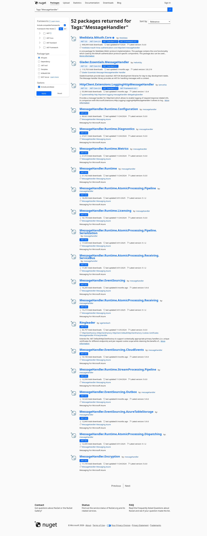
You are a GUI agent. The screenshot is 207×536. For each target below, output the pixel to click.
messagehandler (133, 47)
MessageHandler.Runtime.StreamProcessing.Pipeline (118, 369)
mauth (93, 47)
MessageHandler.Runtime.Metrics (104, 148)
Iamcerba (163, 84)
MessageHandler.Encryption (100, 456)
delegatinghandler (135, 94)
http (96, 94)
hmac (98, 47)
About (88, 525)
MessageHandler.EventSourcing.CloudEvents (112, 349)
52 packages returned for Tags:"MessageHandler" (101, 24)
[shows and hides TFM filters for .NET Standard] (39, 42)
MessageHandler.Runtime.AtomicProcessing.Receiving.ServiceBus (119, 256)
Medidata (123, 38)
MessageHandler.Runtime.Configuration (109, 109)
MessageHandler (111, 72)
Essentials (92, 72)
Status (86, 505)
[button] (50, 21)
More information (87, 56)
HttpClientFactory (89, 333)
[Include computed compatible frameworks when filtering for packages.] (65, 25)
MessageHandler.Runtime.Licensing (105, 210)
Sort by (143, 21)
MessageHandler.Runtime (98, 168)
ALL (61, 29)
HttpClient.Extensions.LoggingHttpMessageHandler (117, 84)
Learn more (55, 21)
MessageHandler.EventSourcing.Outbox (108, 391)
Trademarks (155, 525)
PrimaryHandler (100, 335)
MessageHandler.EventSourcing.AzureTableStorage (116, 411)
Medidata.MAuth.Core (96, 37)
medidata (86, 47)
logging (109, 94)
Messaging (100, 119)
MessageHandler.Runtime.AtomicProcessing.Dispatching (121, 434)
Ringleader (87, 322)
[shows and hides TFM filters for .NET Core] (39, 38)
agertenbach (105, 323)
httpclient (122, 47)
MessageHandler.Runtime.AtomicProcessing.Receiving (119, 300)
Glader (84, 72)
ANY (65, 29)
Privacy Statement (140, 525)
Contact (39, 505)
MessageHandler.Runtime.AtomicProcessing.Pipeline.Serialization (118, 231)
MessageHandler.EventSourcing (102, 280)
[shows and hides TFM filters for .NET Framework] (39, 47)
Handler (122, 72)
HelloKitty (138, 62)
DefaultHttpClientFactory (131, 333)
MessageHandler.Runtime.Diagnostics (107, 128)
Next (127, 485)
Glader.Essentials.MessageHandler (104, 62)
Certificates (153, 333)
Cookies (145, 333)
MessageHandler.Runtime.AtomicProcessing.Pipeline (118, 188)
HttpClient (116, 333)
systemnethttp (88, 94)
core (115, 47)
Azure (108, 119)
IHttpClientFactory (104, 333)
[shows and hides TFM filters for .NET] (39, 33)
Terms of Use (99, 525)
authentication (107, 47)
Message (100, 72)
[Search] (169, 9)
